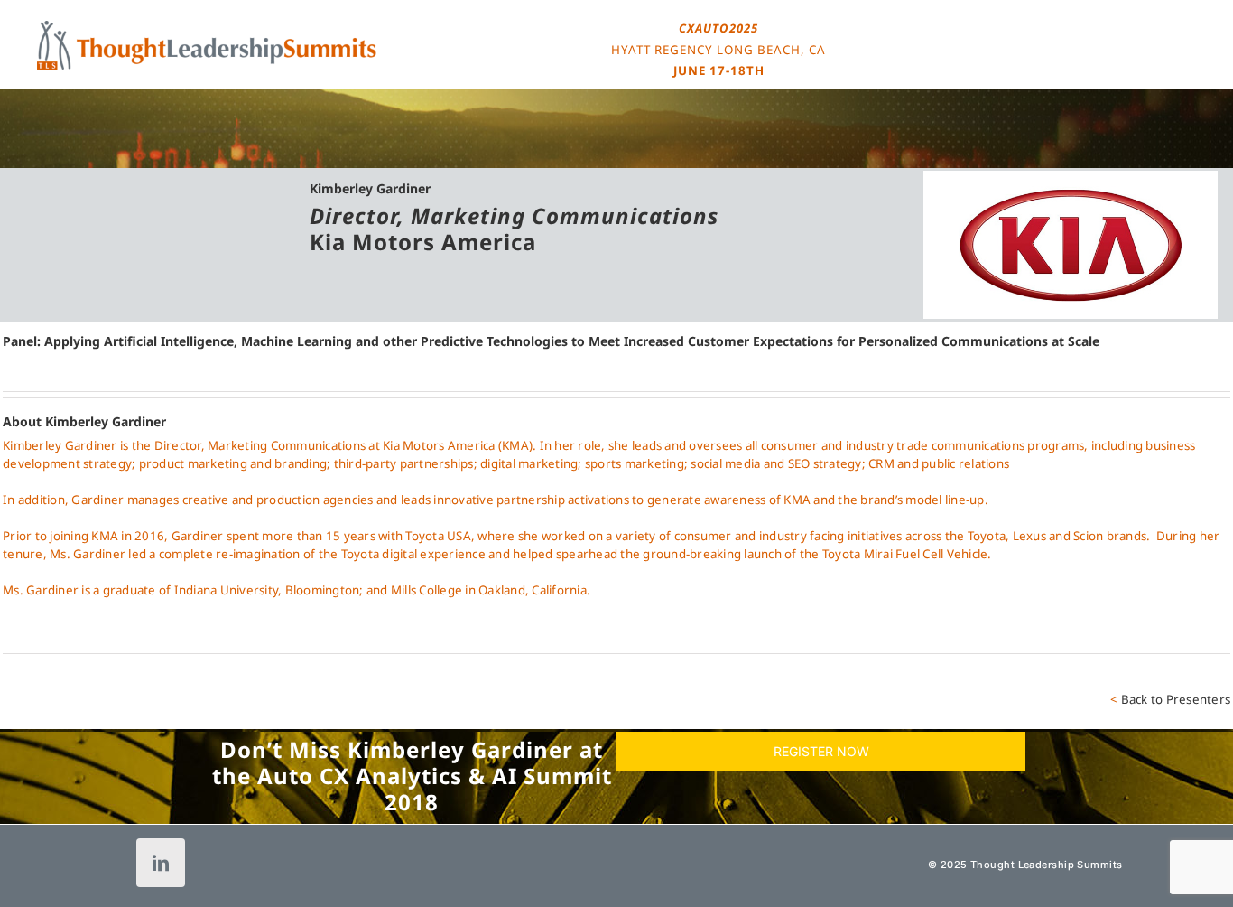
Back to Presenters (1176, 699)
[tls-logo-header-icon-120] (206, 26)
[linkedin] (160, 862)
